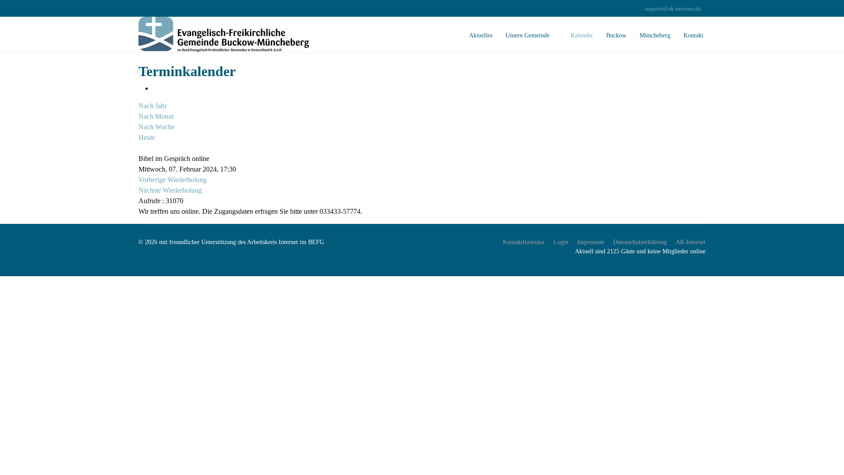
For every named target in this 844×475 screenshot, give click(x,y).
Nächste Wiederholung (170, 190)
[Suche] (141, 148)
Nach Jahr (152, 106)
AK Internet (691, 242)
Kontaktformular (524, 242)
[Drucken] (155, 88)
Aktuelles (480, 35)
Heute (146, 137)
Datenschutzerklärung (640, 242)
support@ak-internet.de (673, 9)
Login (560, 242)
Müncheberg (655, 35)
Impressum (590, 242)
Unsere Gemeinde (527, 35)
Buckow (616, 35)
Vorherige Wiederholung (172, 179)
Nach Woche (156, 127)
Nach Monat (155, 116)
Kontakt (693, 35)
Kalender (582, 35)
